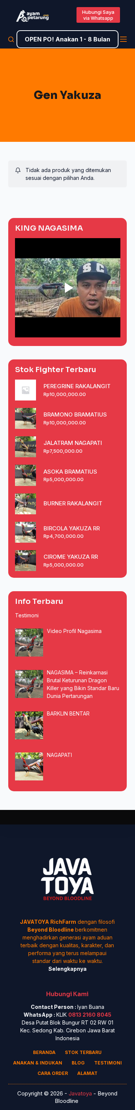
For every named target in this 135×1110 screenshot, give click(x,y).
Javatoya (80, 1093)
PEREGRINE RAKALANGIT (77, 386)
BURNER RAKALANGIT (73, 503)
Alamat (87, 1073)
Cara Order (53, 1073)
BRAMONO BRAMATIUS (75, 414)
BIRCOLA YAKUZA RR (72, 528)
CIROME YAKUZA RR (71, 556)
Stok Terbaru (83, 1052)
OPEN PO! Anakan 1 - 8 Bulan (67, 39)
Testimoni (108, 1063)
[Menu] (123, 39)
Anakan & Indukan (37, 1063)
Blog (78, 1063)
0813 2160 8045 (89, 1014)
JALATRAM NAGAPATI (73, 442)
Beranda (44, 1052)
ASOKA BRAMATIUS (70, 471)
